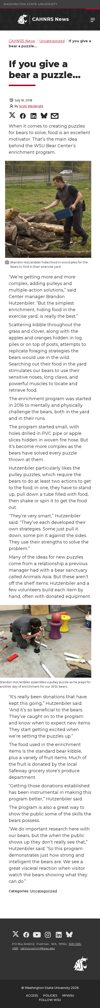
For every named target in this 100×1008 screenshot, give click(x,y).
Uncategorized (43, 891)
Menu (92, 19)
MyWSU (68, 995)
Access (32, 995)
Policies (50, 995)
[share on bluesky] (44, 116)
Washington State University (30, 4)
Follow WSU (50, 1000)
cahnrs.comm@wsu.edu (37, 948)
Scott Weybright (31, 106)
